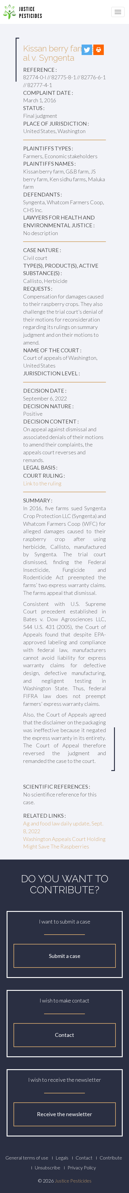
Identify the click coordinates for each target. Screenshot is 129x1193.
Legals (62, 1157)
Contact (64, 1035)
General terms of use (26, 1157)
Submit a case (64, 956)
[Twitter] (87, 50)
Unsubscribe (47, 1167)
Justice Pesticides (73, 1180)
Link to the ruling (42, 483)
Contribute (111, 1157)
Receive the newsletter (64, 1114)
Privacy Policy (82, 1167)
